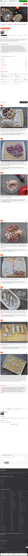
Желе (20, 494)
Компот (20, 514)
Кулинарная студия (3, 542)
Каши (11, 498)
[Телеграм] (6, 422)
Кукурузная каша (13, 505)
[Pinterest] (10, 422)
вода (1, 66)
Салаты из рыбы (3, 529)
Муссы (20, 495)
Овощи (2, 509)
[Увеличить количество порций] (15, 56)
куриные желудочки (3, 61)
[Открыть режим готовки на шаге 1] (27, 106)
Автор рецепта (20, 35)
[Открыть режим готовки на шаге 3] (27, 173)
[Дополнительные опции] (27, 552)
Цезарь (12, 497)
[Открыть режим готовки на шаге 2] (27, 139)
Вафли (11, 522)
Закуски (2, 511)
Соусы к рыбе (21, 518)
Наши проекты (4, 540)
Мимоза (12, 496)
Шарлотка (12, 525)
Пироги (12, 513)
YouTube (2, 482)
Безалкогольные (21, 530)
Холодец (2, 520)
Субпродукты (3, 505)
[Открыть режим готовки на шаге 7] (27, 320)
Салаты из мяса (3, 525)
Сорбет (20, 501)
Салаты (2, 524)
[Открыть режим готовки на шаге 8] (27, 353)
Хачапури (12, 521)
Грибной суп (2, 493)
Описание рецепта (3, 35)
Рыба (1, 507)
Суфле (20, 499)
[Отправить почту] (26, 537)
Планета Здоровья (3, 543)
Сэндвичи (2, 517)
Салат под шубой (13, 495)
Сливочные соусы (21, 520)
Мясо (1, 503)
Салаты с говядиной (3, 527)
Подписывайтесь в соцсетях (7, 476)
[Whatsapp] (8, 422)
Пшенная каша (13, 499)
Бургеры (2, 516)
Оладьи (12, 518)
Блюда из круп (21, 509)
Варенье (20, 512)
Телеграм (2, 480)
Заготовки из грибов (22, 505)
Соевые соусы (21, 521)
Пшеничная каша (13, 508)
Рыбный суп (2, 495)
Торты (11, 528)
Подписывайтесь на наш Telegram (14, 1)
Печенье (12, 515)
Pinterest (2, 481)
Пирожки (12, 516)
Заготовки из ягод (21, 506)
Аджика (20, 525)
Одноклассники (3, 479)
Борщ (1, 499)
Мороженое (12, 530)
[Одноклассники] (3, 422)
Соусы (20, 515)
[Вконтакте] (1, 422)
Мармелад (20, 493)
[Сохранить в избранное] (27, 547)
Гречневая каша (13, 503)
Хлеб (11, 511)
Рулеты (12, 520)
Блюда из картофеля (22, 508)
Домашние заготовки (22, 502)
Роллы (2, 523)
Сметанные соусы (21, 523)
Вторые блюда (3, 502)
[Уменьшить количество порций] (12, 56)
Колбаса (2, 512)
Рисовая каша (13, 501)
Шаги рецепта (15, 35)
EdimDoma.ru (7, 472)
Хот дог (2, 518)
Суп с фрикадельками (4, 498)
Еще (26, 418)
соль (1, 63)
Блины (11, 514)
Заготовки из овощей (22, 504)
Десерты (12, 527)
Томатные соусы (21, 522)
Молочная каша (13, 504)
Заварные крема (21, 496)
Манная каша (12, 500)
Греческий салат (13, 493)
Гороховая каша (13, 507)
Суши (1, 522)
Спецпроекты (3, 544)
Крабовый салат (13, 494)
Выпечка (12, 509)
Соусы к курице (21, 517)
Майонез (20, 527)
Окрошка (2, 501)
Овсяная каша (13, 502)
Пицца (11, 512)
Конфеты (12, 529)
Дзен (1, 486)
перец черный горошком (4, 64)
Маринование (21, 511)
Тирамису (20, 497)
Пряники (12, 526)
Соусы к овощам (21, 519)
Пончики (12, 523)
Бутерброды (2, 514)
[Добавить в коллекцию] (27, 549)
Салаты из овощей (3, 530)
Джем (20, 513)
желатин (2, 67)
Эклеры (20, 498)
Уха (1, 500)
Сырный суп (2, 494)
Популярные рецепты (5, 489)
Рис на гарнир (21, 510)
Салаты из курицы (3, 526)
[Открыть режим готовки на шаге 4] (27, 221)
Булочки (12, 524)
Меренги (20, 500)
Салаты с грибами (3, 528)
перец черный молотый (4, 65)
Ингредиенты (9, 35)
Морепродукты (3, 508)
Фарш (1, 506)
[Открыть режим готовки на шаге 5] (27, 255)
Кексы (11, 519)
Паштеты (2, 515)
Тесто (11, 510)
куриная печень (3, 62)
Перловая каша (13, 506)
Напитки (20, 528)
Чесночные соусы (21, 524)
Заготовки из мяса (21, 503)
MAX (1, 485)
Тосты (1, 521)
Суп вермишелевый (3, 497)
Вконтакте (2, 478)
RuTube (2, 484)
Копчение (20, 507)
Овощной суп (3, 496)
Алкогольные (21, 529)
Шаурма (2, 519)
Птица (2, 504)
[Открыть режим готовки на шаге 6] (27, 287)
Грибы (2, 510)
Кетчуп (20, 526)
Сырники (12, 517)
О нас (2, 547)
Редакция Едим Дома (4, 549)
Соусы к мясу (21, 516)
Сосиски (2, 513)
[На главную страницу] (3, 4)
